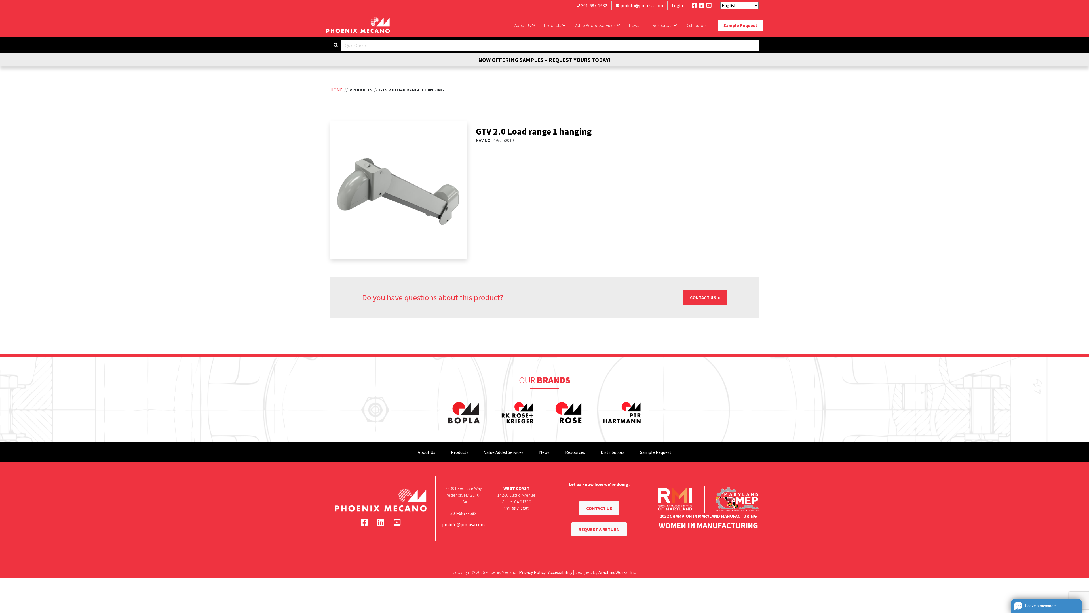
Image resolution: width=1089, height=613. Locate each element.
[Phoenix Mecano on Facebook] (694, 5)
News (634, 25)
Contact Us (703, 297)
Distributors (696, 25)
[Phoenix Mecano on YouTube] (709, 5)
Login (677, 5)
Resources (662, 25)
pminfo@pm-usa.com (642, 5)
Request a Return (599, 529)
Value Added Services (595, 25)
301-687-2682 (594, 5)
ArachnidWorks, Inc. (617, 572)
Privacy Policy (532, 572)
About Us (522, 25)
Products (552, 25)
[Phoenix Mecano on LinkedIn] (701, 5)
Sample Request (740, 25)
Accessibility (560, 572)
